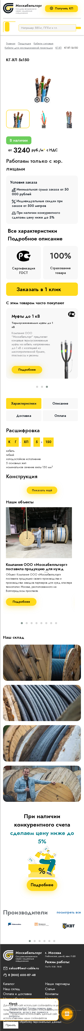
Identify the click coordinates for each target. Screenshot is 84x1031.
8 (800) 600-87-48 (22, 975)
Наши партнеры (57, 983)
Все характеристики (32, 231)
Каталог (8, 983)
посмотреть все (69, 912)
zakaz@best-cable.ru (24, 968)
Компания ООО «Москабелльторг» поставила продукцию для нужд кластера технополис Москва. (36, 569)
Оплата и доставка (17, 993)
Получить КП (64, 8)
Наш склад (11, 988)
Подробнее (27, 370)
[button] (37, 387)
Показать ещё (42, 490)
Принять (11, 1025)
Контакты (51, 993)
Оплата (60, 415)
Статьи (50, 988)
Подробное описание (35, 238)
